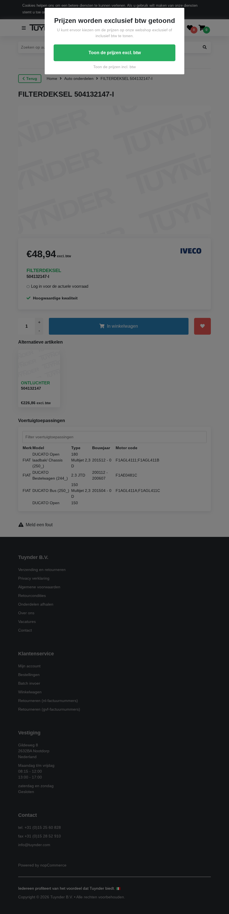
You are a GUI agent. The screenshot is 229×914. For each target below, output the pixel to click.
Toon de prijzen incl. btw (114, 67)
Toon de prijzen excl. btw (115, 52)
